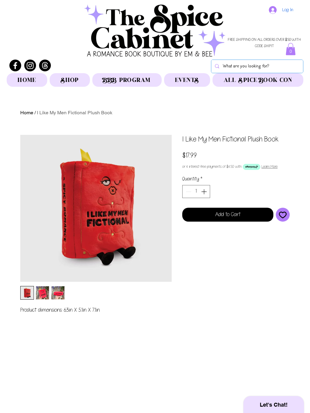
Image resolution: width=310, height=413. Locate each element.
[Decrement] (188, 191)
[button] (290, 49)
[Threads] (45, 65)
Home (26, 112)
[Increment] (204, 191)
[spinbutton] (196, 191)
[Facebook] (15, 65)
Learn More (270, 167)
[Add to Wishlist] (283, 215)
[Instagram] (30, 65)
